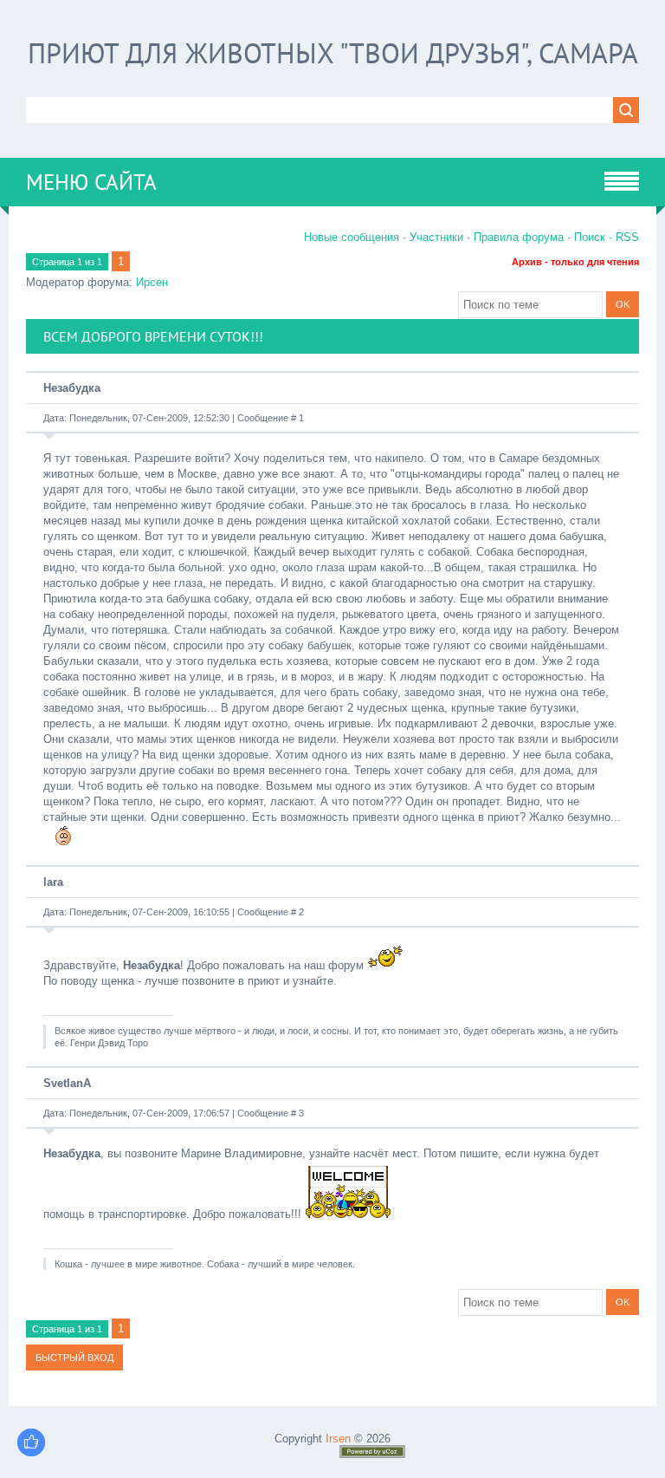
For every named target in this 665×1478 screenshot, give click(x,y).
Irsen (338, 1438)
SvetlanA (67, 1083)
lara (53, 882)
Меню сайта (91, 182)
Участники (436, 237)
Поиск (589, 237)
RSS (627, 237)
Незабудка (71, 387)
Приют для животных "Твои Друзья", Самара (333, 53)
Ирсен (152, 282)
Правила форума (519, 237)
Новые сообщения (351, 237)
